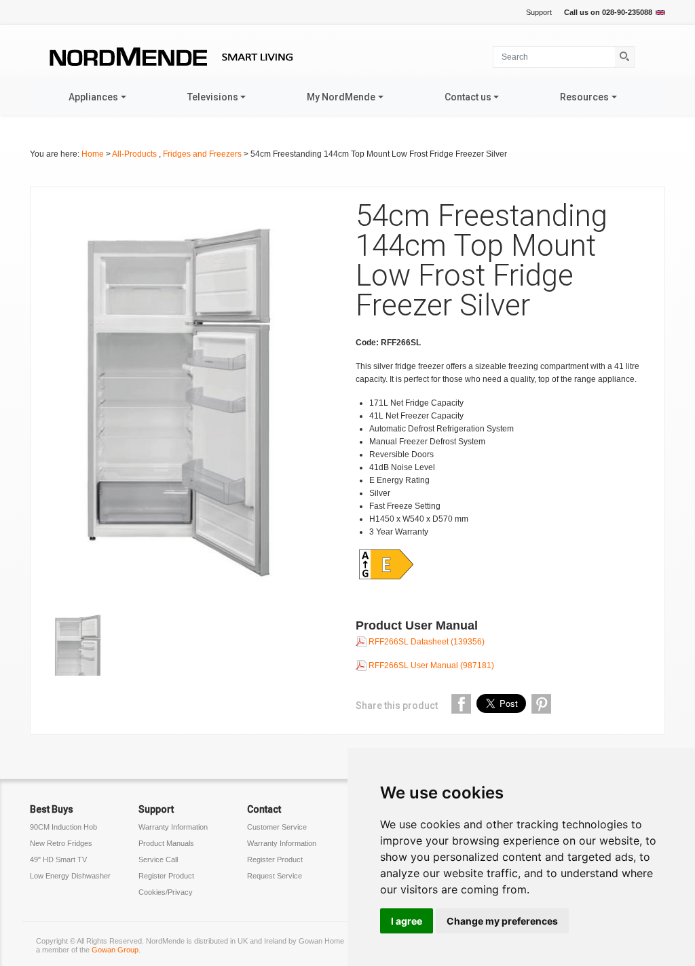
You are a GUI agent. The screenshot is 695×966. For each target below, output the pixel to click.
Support (539, 12)
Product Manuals (166, 843)
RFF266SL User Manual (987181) (430, 665)
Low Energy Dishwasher (70, 876)
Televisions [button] (212, 97)
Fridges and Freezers (203, 154)
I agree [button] (406, 921)
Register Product (166, 876)
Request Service (274, 876)
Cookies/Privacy (165, 892)
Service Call (158, 859)
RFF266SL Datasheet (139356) (426, 641)
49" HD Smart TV (58, 859)
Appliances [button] (93, 97)
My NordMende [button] (341, 97)
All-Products (135, 154)
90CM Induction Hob (63, 827)
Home (92, 154)
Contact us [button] (468, 97)
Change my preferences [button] (502, 921)
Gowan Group (115, 950)
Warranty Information (173, 827)
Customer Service (277, 827)
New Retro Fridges (61, 843)
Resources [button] (584, 97)
